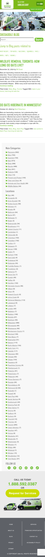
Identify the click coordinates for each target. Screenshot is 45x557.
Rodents (11, 172)
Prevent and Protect (15, 178)
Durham (10, 255)
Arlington (11, 206)
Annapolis (11, 198)
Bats (10, 89)
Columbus (11, 238)
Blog (14, 89)
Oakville (10, 351)
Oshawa (11, 357)
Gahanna (11, 272)
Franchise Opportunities (33, 530)
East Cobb (11, 257)
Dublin (10, 252)
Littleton (10, 306)
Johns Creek (12, 297)
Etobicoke (11, 263)
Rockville (11, 391)
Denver (10, 249)
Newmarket (12, 340)
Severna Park (12, 405)
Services (33, 524)
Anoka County (13, 204)
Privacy (10, 542)
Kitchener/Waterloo (14, 300)
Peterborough (12, 368)
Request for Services (22, 493)
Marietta (11, 317)
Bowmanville (12, 223)
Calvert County (13, 229)
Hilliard (10, 289)
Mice (9, 155)
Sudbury (11, 413)
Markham (11, 320)
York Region (12, 459)
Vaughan (11, 430)
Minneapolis (12, 325)
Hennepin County (14, 286)
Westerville (11, 439)
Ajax (9, 195)
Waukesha (11, 436)
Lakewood (11, 303)
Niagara (10, 342)
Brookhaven (12, 226)
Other (10, 175)
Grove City (11, 274)
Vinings (10, 433)
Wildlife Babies (13, 186)
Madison (11, 314)
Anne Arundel (12, 201)
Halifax (10, 280)
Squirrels (11, 158)
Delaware (11, 246)
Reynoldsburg (12, 385)
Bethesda (11, 218)
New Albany (12, 337)
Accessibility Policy (33, 542)
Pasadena (11, 362)
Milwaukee (11, 323)
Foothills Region (13, 266)
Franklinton (12, 269)
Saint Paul (20, 129)
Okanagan (11, 354)
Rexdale (11, 382)
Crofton (10, 243)
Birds (9, 163)
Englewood (12, 260)
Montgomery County (15, 331)
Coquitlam (11, 240)
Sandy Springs (13, 399)
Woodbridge (12, 456)
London (10, 308)
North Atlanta (12, 345)
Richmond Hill (12, 388)
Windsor (11, 453)
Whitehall (11, 450)
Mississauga (12, 328)
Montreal (11, 334)
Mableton (11, 311)
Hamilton (11, 283)
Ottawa (10, 359)
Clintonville (11, 235)
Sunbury (11, 416)
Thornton (11, 422)
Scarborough (12, 402)
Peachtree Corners (14, 365)
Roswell (10, 393)
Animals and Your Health (16, 183)
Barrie (10, 215)
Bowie (10, 221)
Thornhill (11, 419)
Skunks (10, 166)
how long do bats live (12, 91)
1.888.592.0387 (23, 5)
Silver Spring (12, 408)
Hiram (10, 291)
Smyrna (10, 410)
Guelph (10, 277)
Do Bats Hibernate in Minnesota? (20, 105)
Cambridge (12, 232)
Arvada (10, 209)
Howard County (13, 294)
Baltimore (11, 212)
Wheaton (11, 444)
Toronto (19, 89)
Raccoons (11, 152)
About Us (11, 530)
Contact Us (33, 536)
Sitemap (11, 548)
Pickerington (12, 374)
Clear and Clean (13, 180)
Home (11, 524)
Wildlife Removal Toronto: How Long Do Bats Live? (20, 63)
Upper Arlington (13, 427)
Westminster (12, 442)
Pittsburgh (11, 376)
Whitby (10, 447)
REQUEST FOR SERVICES (36, 9)
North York (11, 348)
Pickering (11, 371)
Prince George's (13, 379)
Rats (9, 169)
